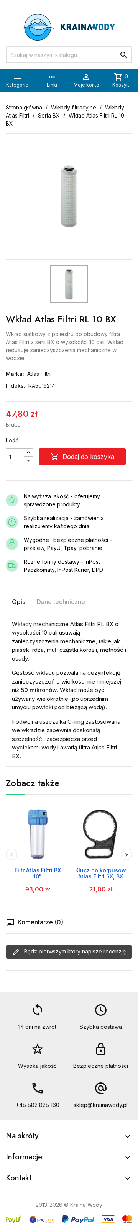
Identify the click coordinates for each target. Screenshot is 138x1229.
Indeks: (15, 385)
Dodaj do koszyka (82, 456)
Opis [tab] (18, 602)
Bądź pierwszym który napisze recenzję (74, 951)
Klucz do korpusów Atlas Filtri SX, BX (100, 873)
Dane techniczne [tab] (61, 602)
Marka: (15, 373)
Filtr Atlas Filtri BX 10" (38, 873)
